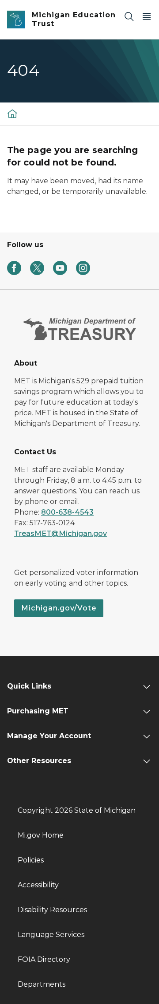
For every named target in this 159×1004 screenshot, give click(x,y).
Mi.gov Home (41, 835)
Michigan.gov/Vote (58, 608)
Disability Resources (52, 910)
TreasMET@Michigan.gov (60, 533)
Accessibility (38, 885)
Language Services (51, 934)
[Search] (129, 16)
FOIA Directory (44, 959)
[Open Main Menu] (146, 16)
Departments (41, 984)
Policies (31, 860)
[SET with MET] (12, 113)
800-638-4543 (67, 512)
